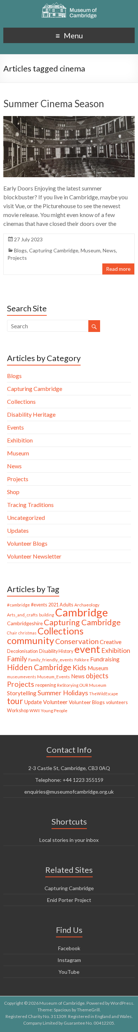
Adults (66, 605)
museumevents (21, 676)
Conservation (77, 641)
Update (33, 702)
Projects (17, 258)
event (87, 649)
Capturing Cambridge (53, 250)
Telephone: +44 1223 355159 (69, 780)
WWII (34, 710)
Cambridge (81, 612)
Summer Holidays (63, 693)
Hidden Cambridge (39, 667)
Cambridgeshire (25, 623)
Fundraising (105, 658)
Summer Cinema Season (53, 103)
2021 (53, 605)
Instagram (69, 960)
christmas (27, 632)
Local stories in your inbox (69, 840)
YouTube (69, 972)
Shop (13, 491)
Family (17, 658)
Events (15, 427)
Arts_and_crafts (22, 615)
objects (97, 676)
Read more (118, 269)
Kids (79, 667)
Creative (110, 641)
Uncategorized (26, 517)
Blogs (20, 250)
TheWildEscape (103, 693)
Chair (12, 632)
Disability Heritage (31, 414)
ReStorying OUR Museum (81, 685)
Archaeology (86, 605)
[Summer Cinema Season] (68, 119)
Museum (90, 250)
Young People (54, 710)
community (30, 640)
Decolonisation (22, 651)
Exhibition (20, 440)
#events (39, 605)
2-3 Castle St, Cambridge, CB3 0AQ (69, 768)
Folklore (81, 659)
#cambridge (18, 605)
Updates (18, 530)
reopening (45, 685)
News (109, 250)
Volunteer (55, 702)
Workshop (17, 710)
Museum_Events (53, 676)
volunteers (117, 702)
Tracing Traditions (30, 504)
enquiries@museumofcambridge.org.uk (69, 791)
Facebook (69, 948)
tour (15, 701)
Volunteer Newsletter (34, 556)
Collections (21, 401)
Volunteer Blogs (27, 543)
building (46, 614)
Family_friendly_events (50, 659)
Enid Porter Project (69, 900)
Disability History (56, 651)
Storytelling (21, 692)
